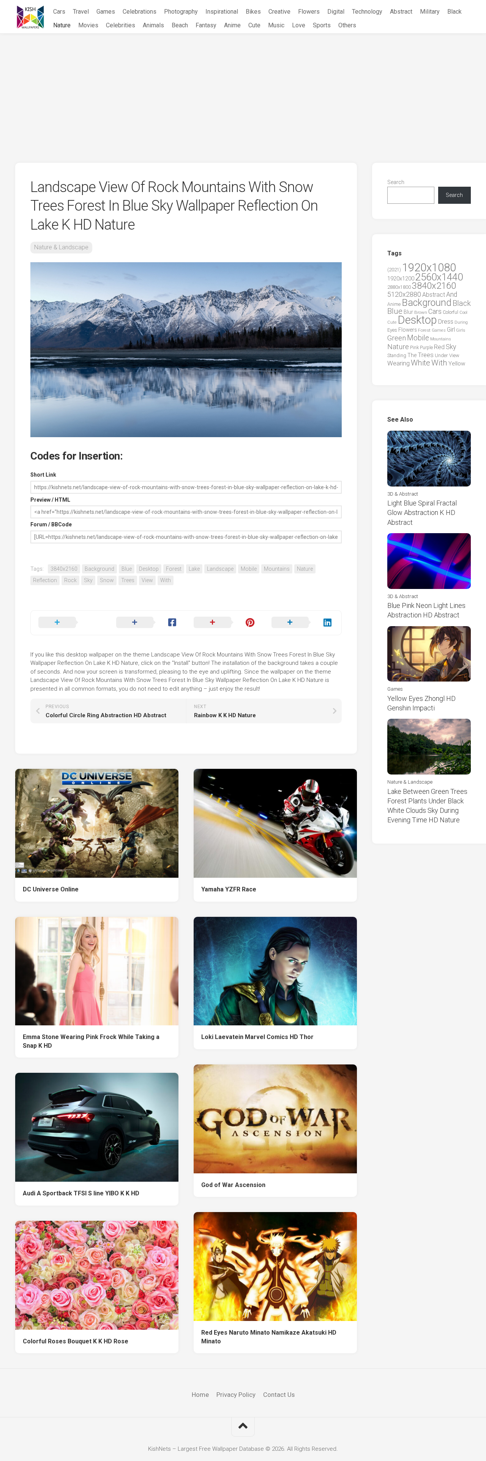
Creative (279, 11)
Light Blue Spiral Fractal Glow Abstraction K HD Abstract (422, 512)
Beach (180, 25)
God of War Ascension (233, 1185)
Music (276, 25)
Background (99, 569)
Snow (107, 580)
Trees (127, 580)
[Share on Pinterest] (225, 623)
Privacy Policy (236, 1394)
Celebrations (139, 11)
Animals (153, 25)
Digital (335, 11)
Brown (420, 312)
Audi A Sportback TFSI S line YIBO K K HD (81, 1193)
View (147, 580)
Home (200, 1394)
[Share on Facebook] (147, 623)
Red (439, 347)
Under (441, 355)
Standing (396, 355)
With (165, 580)
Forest (173, 569)
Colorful (450, 312)
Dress (445, 321)
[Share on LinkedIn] (303, 623)
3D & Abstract (402, 494)
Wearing (398, 363)
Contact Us (279, 1394)
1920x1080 (429, 267)
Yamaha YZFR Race (228, 889)
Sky (88, 580)
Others (347, 25)
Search (395, 182)
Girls (460, 330)
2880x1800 (399, 287)
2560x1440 (439, 277)
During (461, 322)
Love (298, 25)
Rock (70, 580)
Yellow (456, 363)
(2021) (394, 269)
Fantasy (206, 25)
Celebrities (120, 25)
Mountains (277, 569)
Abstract (401, 11)
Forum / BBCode (51, 524)
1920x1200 (400, 278)
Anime (232, 25)
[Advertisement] (243, 91)
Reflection (45, 580)
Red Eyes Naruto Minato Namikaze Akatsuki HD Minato (268, 1337)
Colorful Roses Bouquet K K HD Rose (75, 1341)
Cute (254, 25)
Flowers (309, 11)
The (412, 355)
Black (454, 11)
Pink (414, 347)
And (451, 294)
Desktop (149, 569)
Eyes (392, 330)
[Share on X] (70, 623)
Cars (59, 11)
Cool (463, 312)
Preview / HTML (50, 500)
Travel (81, 11)
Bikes (253, 11)
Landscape (220, 569)
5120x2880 (404, 294)
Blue (127, 569)
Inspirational (221, 11)
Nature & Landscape (61, 247)
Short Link (43, 475)
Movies (88, 25)
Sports (322, 25)
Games (105, 11)
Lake (194, 569)
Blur (408, 312)
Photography (181, 11)
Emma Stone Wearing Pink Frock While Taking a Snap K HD (91, 1041)
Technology (367, 11)
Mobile (249, 569)
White (420, 362)
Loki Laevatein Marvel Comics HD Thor (257, 1037)
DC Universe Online (51, 889)
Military (430, 11)
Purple (426, 347)
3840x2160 (63, 569)
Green (396, 338)
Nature (62, 25)
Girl (451, 329)
